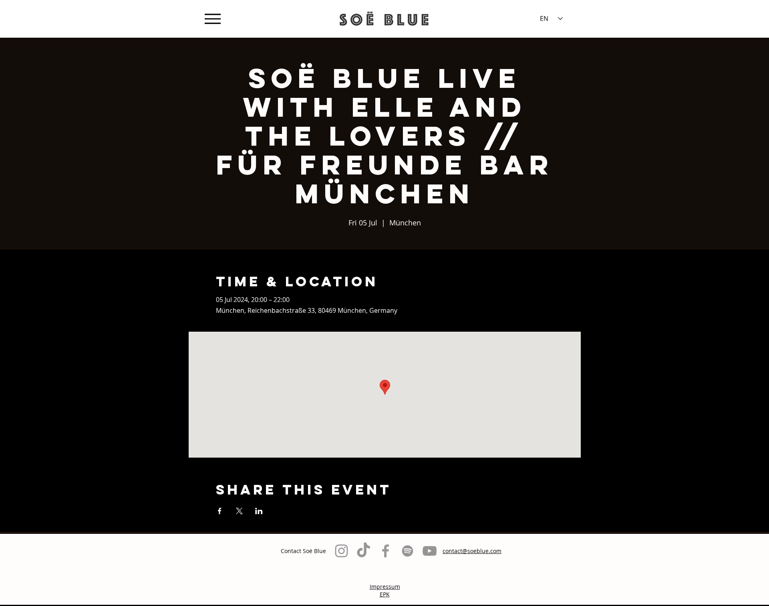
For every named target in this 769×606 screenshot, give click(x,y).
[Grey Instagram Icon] (341, 550)
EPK (385, 594)
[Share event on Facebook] (219, 511)
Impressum (385, 586)
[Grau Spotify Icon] (407, 550)
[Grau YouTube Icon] (429, 550)
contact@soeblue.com (472, 551)
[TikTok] (363, 550)
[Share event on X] (239, 511)
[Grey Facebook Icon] (385, 550)
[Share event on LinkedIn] (259, 511)
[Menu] (212, 18)
